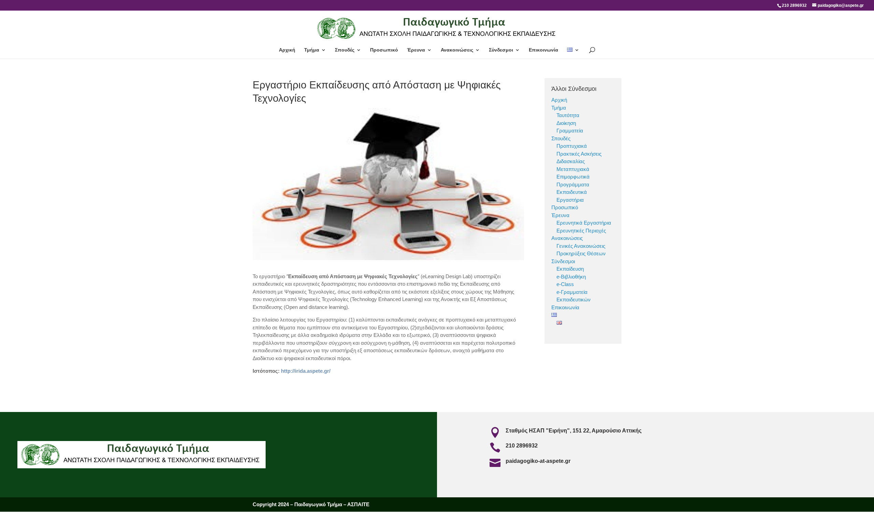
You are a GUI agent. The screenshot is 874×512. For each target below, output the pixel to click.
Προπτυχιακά (571, 146)
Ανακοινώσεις (457, 50)
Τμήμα (311, 50)
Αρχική (287, 50)
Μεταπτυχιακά (572, 169)
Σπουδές (344, 50)
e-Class (565, 284)
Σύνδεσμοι (501, 50)
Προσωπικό (384, 50)
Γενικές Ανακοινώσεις (580, 246)
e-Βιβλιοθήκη (571, 277)
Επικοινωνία (543, 50)
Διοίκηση (566, 123)
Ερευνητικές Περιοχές (581, 230)
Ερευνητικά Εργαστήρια (583, 223)
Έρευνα (416, 50)
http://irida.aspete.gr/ (305, 371)
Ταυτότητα (567, 115)
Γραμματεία (569, 130)
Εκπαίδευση (570, 269)
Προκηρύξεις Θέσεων (581, 253)
